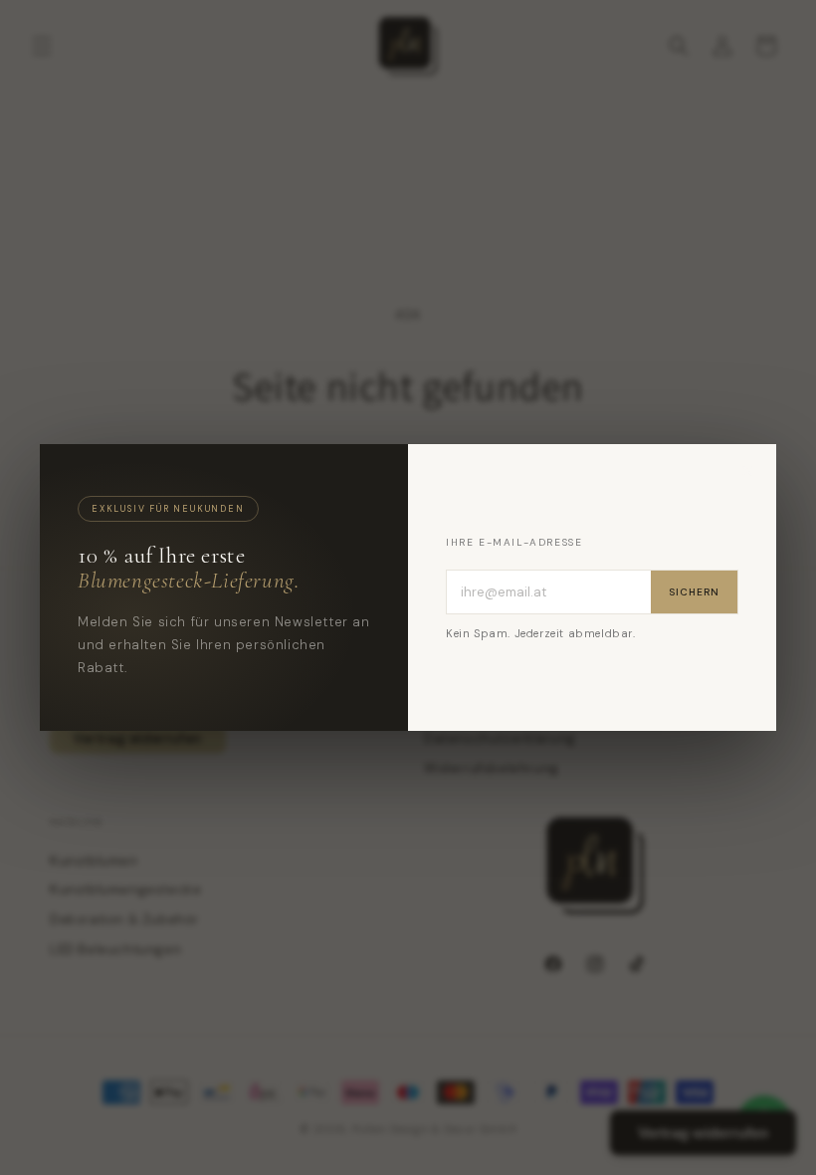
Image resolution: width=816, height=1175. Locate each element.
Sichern (694, 592)
